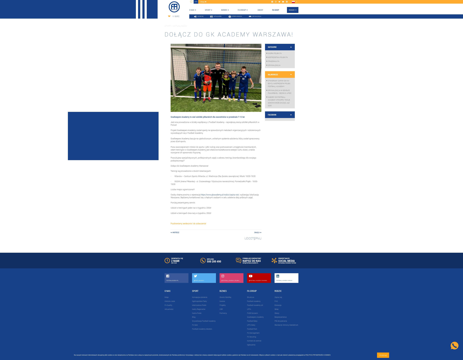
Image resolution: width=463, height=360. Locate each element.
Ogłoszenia (251, 345)
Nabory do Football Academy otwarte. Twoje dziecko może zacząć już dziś (279, 101)
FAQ (276, 301)
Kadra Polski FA (275, 53)
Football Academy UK (255, 305)
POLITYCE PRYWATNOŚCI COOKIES (318, 355)
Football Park (252, 329)
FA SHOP (275, 10)
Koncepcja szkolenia (199, 297)
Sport (207, 10)
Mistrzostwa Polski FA (278, 57)
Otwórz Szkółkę (225, 297)
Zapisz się (278, 297)
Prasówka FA (273, 61)
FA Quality (168, 305)
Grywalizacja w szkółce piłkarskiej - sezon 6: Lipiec (279, 91)
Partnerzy (223, 313)
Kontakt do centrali (254, 341)
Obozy (277, 313)
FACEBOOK (288, 263)
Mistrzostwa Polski (199, 305)
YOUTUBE (293, 263)
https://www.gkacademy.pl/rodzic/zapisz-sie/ (220, 194)
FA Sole (195, 325)
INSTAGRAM (281, 263)
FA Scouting (251, 337)
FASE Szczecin (252, 313)
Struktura (250, 297)
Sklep (277, 309)
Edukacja (278, 305)
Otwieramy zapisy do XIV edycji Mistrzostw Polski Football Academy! (279, 83)
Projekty (223, 305)
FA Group (242, 10)
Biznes (224, 10)
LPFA (249, 309)
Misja (167, 297)
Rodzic (292, 10)
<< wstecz (175, 232)
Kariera (222, 301)
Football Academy (254, 301)
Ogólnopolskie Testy (199, 301)
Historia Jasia (170, 301)
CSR (221, 309)
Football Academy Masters (202, 329)
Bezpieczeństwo (281, 317)
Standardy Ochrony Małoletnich (286, 325)
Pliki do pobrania (281, 321)
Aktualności (169, 309)
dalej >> (257, 232)
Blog (193, 317)
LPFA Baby (251, 325)
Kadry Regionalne (198, 309)
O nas (191, 10)
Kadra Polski (196, 313)
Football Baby (252, 321)
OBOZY (260, 10)
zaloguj (202, 2)
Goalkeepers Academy (255, 317)
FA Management (253, 333)
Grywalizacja (274, 65)
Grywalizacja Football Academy (204, 321)
